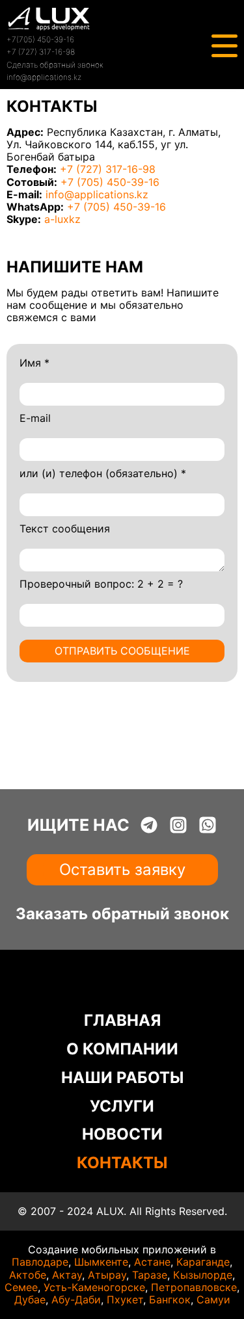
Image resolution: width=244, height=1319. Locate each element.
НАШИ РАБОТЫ (122, 1077)
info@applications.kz (44, 77)
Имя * (34, 363)
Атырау (107, 1274)
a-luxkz (62, 219)
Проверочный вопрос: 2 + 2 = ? (101, 584)
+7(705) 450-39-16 (40, 39)
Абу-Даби (76, 1299)
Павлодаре (40, 1261)
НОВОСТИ (122, 1134)
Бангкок (170, 1299)
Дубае (30, 1299)
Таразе (149, 1274)
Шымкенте (101, 1261)
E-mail (35, 418)
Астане (152, 1261)
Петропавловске (194, 1287)
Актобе (27, 1274)
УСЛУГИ (122, 1106)
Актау (67, 1274)
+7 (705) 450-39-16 (110, 182)
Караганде (203, 1261)
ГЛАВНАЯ (122, 1020)
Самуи (213, 1299)
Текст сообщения (65, 529)
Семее (21, 1287)
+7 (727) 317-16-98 (41, 52)
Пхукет (125, 1299)
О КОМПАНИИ (122, 1048)
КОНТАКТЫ (122, 1162)
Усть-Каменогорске (94, 1287)
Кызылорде (202, 1274)
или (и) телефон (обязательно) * (103, 473)
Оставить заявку (122, 869)
